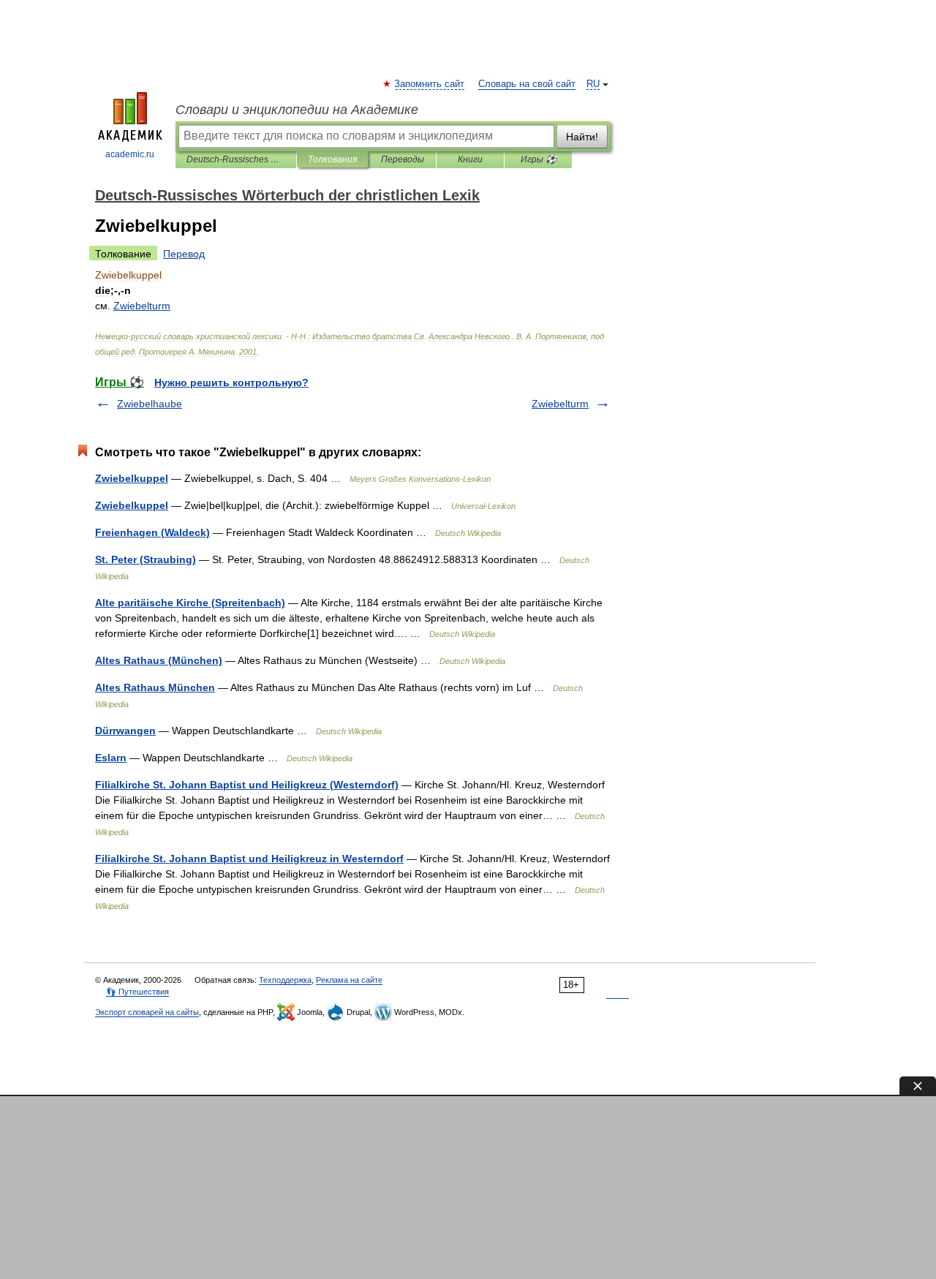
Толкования (332, 159)
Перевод (184, 254)
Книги (470, 159)
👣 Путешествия (137, 991)
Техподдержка (285, 980)
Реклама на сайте (349, 980)
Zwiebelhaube (149, 404)
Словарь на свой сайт (526, 84)
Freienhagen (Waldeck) (152, 532)
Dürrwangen (125, 730)
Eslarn (111, 757)
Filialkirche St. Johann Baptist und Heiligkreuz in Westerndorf (249, 858)
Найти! (582, 137)
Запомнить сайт (430, 84)
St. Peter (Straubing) (145, 559)
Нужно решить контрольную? (231, 382)
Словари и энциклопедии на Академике (297, 109)
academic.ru (129, 154)
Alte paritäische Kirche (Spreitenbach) (190, 602)
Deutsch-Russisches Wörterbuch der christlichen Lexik (235, 159)
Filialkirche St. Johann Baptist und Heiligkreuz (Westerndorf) (247, 785)
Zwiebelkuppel (131, 478)
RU (593, 84)
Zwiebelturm (560, 404)
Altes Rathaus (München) (158, 660)
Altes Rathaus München (155, 687)
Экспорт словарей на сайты (147, 1012)
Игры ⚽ (538, 159)
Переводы (402, 159)
